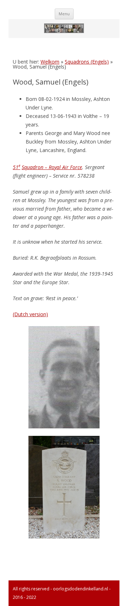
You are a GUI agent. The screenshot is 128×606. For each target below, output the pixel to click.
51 (16, 167)
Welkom (50, 61)
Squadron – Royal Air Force (52, 167)
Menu (64, 13)
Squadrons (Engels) (87, 61)
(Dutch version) (30, 314)
